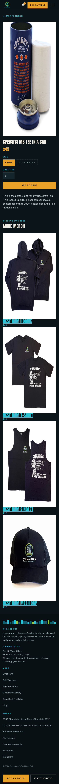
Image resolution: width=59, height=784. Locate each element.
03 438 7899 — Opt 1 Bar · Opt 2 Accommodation (27, 725)
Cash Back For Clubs (13, 699)
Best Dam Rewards (12, 744)
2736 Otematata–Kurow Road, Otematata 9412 (26, 719)
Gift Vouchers (9, 680)
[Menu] (52, 5)
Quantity (8, 170)
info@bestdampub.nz (13, 732)
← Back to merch (13, 16)
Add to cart (29, 185)
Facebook (8, 750)
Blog (5, 705)
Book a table (37, 5)
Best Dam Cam (10, 686)
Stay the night (43, 778)
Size (5, 157)
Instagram (8, 757)
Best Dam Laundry (12, 693)
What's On (8, 674)
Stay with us (9, 738)
